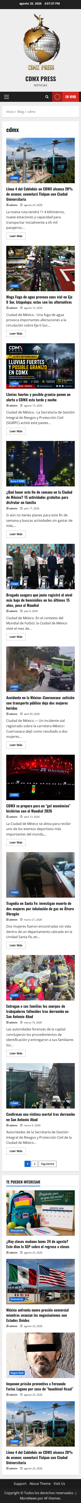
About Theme (40, 1483)
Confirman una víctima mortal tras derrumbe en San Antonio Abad (40, 1086)
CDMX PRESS (40, 78)
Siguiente (47, 1164)
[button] (6, 97)
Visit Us (59, 1483)
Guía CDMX (18, 481)
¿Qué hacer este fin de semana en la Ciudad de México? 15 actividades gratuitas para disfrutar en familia (40, 463)
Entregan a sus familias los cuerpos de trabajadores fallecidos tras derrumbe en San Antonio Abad (40, 977)
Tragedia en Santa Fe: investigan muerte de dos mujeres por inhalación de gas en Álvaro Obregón (40, 875)
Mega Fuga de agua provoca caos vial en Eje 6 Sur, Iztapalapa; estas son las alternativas (40, 268)
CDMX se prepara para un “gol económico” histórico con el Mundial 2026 (40, 777)
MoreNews (28, 1498)
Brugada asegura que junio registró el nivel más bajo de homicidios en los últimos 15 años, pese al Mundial (40, 566)
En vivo (70, 96)
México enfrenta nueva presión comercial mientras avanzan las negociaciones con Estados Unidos (37, 1315)
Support (20, 1483)
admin (13, 205)
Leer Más (18, 237)
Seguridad (17, 1373)
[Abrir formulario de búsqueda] (47, 97)
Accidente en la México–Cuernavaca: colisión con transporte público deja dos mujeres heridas (40, 669)
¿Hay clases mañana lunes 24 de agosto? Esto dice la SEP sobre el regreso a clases (37, 1244)
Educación (17, 1230)
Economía (17, 1299)
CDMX (14, 178)
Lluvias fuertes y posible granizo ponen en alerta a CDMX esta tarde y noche (40, 366)
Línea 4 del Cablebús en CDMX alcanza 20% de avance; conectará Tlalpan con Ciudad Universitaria (40, 160)
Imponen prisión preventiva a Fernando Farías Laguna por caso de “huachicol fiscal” (39, 1386)
